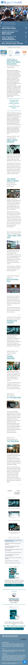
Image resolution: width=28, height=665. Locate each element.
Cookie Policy (4, 663)
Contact (3, 651)
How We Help (4, 55)
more (19, 176)
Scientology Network (14, 655)
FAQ (9, 650)
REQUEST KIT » (14, 628)
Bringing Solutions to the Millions (12, 560)
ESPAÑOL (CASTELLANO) (6, 646)
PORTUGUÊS (21, 646)
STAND (3, 658)
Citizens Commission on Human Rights (16, 660)
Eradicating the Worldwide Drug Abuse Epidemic (13, 544)
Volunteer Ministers (5, 650)
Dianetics (9, 655)
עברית (7, 644)
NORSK (10, 645)
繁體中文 (17, 644)
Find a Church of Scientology (9, 651)
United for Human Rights (21, 659)
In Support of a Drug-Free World (11, 659)
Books (12, 650)
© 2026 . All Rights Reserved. (11, 662)
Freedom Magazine (22, 657)
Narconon (18, 658)
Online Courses (15, 650)
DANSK (22, 643)
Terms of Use (9, 663)
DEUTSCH (4, 645)
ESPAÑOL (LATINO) (19, 645)
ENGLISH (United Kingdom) (16, 643)
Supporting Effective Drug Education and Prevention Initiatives (13, 541)
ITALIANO (17, 646)
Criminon (14, 658)
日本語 (11, 644)
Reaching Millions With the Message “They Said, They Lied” (13, 550)
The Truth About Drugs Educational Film (13, 552)
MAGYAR (7, 645)
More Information (21, 650)
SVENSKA (14, 645)
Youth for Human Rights (6, 660)
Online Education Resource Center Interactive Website (12, 555)
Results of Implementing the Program (12, 562)
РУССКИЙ (14, 644)
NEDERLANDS (22, 644)
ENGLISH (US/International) (6, 643)
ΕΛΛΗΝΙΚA (13, 646)
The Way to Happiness (10, 55)
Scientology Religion (21, 655)
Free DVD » (14, 585)
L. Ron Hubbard (4, 655)
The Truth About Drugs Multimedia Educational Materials (12, 547)
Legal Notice (14, 663)
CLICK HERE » (14, 602)
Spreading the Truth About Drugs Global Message (13, 558)
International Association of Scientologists (12, 657)
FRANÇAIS (4, 644)
